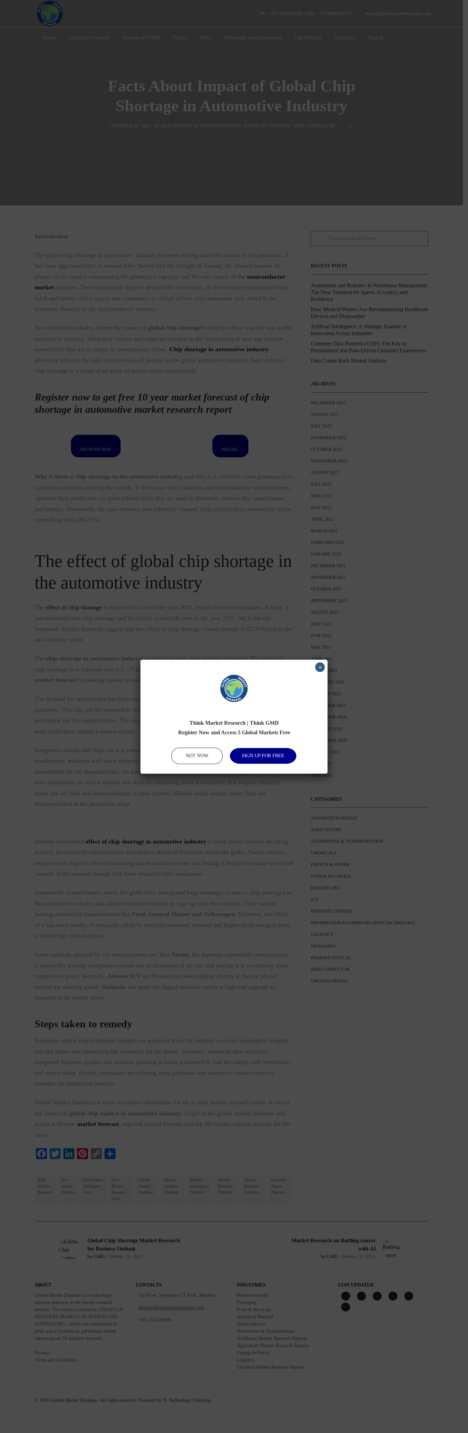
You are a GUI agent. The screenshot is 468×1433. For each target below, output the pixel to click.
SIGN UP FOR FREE (263, 755)
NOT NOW (197, 755)
